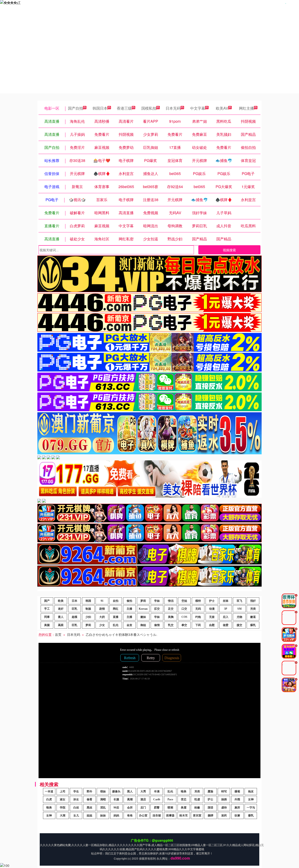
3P (225, 608)
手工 (47, 608)
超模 (74, 617)
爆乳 (253, 625)
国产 (47, 600)
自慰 (212, 625)
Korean (143, 608)
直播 (115, 617)
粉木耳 (183, 815)
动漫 (212, 608)
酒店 (143, 799)
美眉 (183, 807)
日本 (74, 600)
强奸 (253, 600)
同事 (47, 617)
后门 (143, 807)
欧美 (61, 600)
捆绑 (210, 815)
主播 (129, 608)
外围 (237, 799)
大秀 (143, 791)
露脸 (210, 791)
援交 (239, 625)
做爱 (225, 625)
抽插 (224, 799)
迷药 (224, 815)
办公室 (143, 815)
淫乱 (103, 807)
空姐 (184, 600)
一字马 (251, 807)
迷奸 (61, 608)
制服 (88, 608)
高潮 (130, 799)
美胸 (171, 617)
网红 (115, 608)
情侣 (171, 600)
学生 (76, 791)
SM (239, 608)
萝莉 (143, 600)
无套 (212, 617)
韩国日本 (100, 108)
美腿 (47, 625)
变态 (183, 799)
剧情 (102, 608)
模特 (198, 600)
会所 (130, 807)
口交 (184, 608)
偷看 (89, 799)
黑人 (130, 791)
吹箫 (237, 815)
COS (184, 617)
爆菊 (237, 791)
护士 (212, 600)
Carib (156, 799)
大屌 (62, 815)
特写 (224, 791)
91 (102, 600)
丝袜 (225, 600)
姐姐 (89, 815)
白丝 (76, 807)
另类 (253, 608)
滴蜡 (103, 799)
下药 (198, 625)
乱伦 (115, 625)
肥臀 (157, 807)
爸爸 (130, 815)
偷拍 (129, 600)
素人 (61, 617)
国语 (210, 807)
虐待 (224, 807)
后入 (225, 617)
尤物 (239, 617)
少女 (102, 625)
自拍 (115, 600)
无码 (198, 608)
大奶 (102, 617)
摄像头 (116, 791)
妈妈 (116, 815)
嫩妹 (143, 617)
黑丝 (89, 807)
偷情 (157, 625)
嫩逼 (253, 617)
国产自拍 (75, 108)
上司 (62, 791)
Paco (170, 799)
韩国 (88, 600)
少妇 (88, 617)
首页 (58, 634)
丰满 (157, 791)
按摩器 (170, 815)
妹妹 (103, 815)
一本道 (49, 791)
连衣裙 (157, 815)
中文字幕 (197, 108)
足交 (171, 608)
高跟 (61, 625)
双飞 (239, 600)
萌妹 (103, 791)
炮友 (251, 791)
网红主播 (246, 108)
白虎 (49, 799)
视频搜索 (229, 250)
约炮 (198, 617)
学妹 (157, 600)
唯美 (183, 791)
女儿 (76, 815)
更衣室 (197, 815)
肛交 (157, 608)
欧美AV (222, 108)
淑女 (62, 799)
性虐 (197, 799)
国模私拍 (148, 108)
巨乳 (74, 608)
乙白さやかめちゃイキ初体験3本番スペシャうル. (121, 634)
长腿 (116, 799)
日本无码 (173, 108)
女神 (251, 799)
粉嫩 (197, 807)
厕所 (237, 807)
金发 (129, 625)
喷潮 (170, 807)
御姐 (143, 625)
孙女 (76, 799)
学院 (62, 807)
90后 (116, 807)
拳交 (184, 625)
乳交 (171, 625)
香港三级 (124, 108)
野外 (89, 791)
